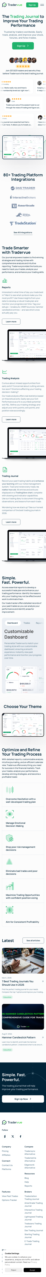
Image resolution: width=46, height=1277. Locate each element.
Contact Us (7, 1165)
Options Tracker (9, 1200)
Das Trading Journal (34, 1230)
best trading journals (29, 510)
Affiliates (6, 1155)
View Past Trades (10, 1196)
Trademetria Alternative (30, 1159)
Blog (27, 1178)
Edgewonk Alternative (30, 1166)
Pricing (5, 1151)
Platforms (6, 1169)
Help (27, 1182)
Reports (28, 1186)
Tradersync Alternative (30, 1152)
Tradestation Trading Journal (32, 1197)
